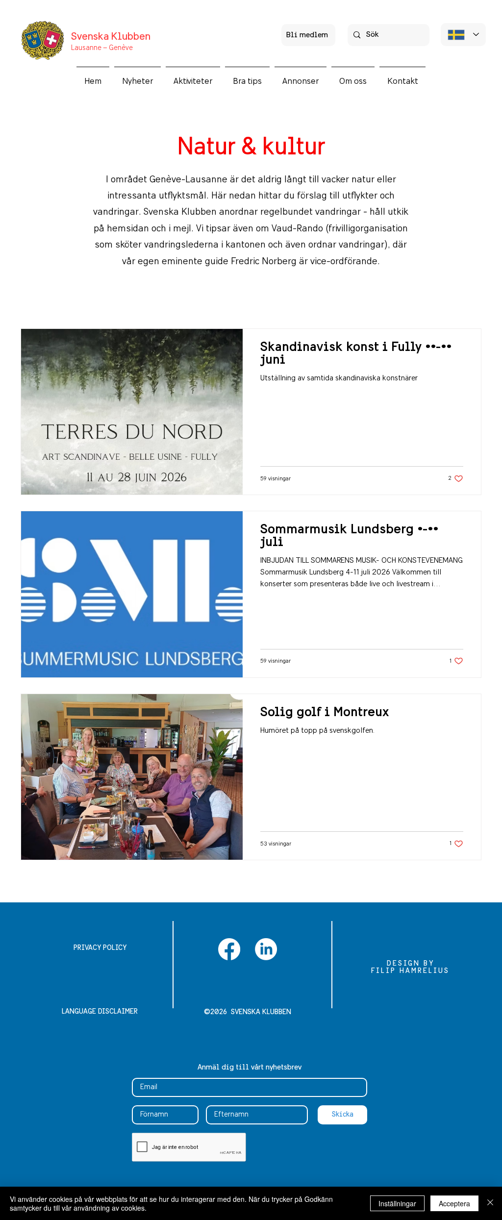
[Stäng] (490, 1203)
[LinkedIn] (266, 949)
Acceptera (454, 1203)
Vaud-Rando (297, 228)
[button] (193, 77)
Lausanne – (89, 48)
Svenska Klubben (111, 37)
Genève (120, 48)
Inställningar (397, 1203)
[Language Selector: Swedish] (463, 34)
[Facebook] (229, 949)
